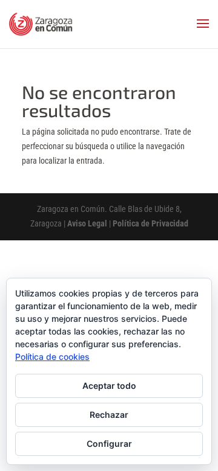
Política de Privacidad (150, 223)
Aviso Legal (87, 223)
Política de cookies (52, 356)
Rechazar (109, 414)
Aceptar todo (109, 385)
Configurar (109, 443)
